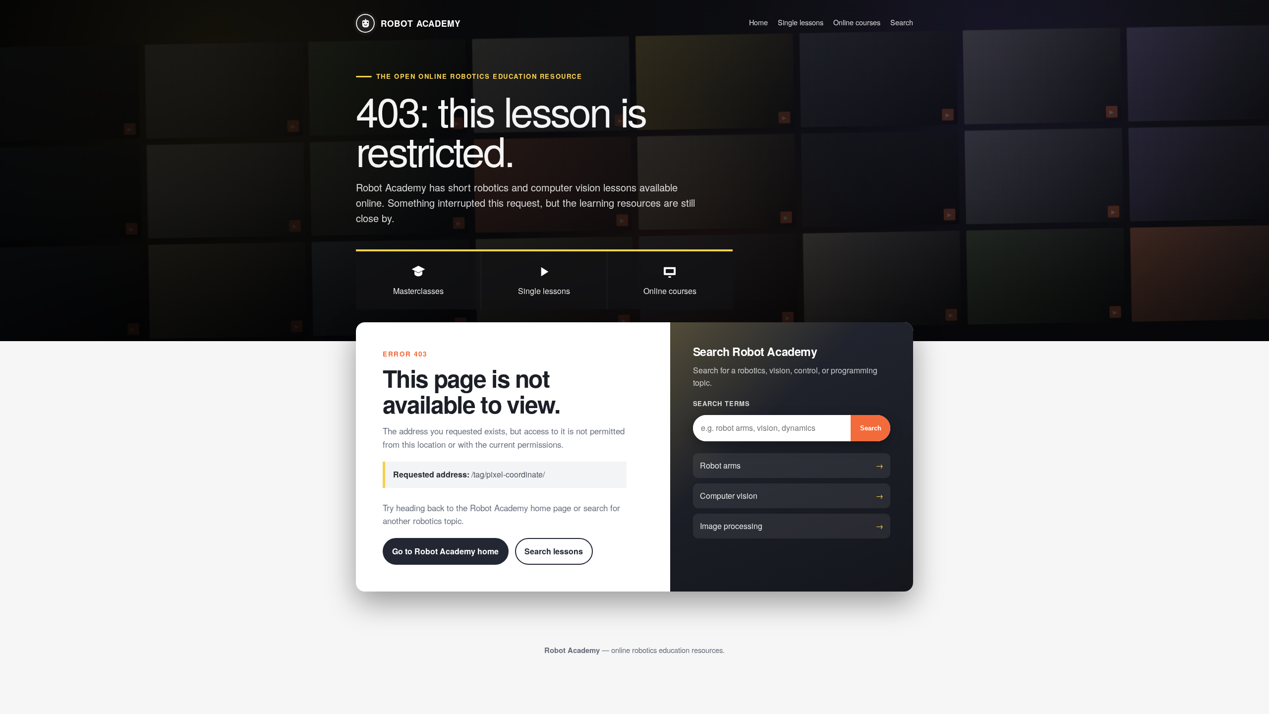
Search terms (721, 403)
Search (901, 22)
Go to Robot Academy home (445, 551)
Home (758, 22)
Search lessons (553, 551)
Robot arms (720, 465)
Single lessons (800, 22)
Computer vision (728, 495)
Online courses (856, 22)
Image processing (731, 526)
